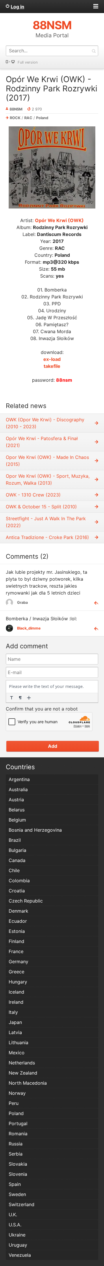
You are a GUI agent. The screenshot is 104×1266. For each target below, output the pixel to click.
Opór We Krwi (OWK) (59, 220)
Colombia (19, 880)
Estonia (17, 931)
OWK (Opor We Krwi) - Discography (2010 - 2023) (45, 423)
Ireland (16, 1002)
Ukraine (17, 1235)
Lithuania (18, 1042)
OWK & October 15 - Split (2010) (41, 507)
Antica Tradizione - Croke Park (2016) (47, 537)
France (16, 951)
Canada (17, 860)
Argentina (19, 779)
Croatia (17, 891)
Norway (17, 1093)
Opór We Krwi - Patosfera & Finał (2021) (42, 441)
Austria (16, 799)
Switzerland (21, 1204)
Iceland (16, 992)
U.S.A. (15, 1225)
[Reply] (94, 602)
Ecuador (18, 921)
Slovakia (18, 1164)
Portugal (18, 1123)
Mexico (17, 1052)
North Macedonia (28, 1083)
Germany (18, 961)
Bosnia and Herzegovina (35, 830)
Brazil (15, 840)
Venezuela (20, 1255)
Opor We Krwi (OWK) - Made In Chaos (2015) (47, 460)
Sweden (17, 1194)
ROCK (15, 118)
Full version (28, 62)
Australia (18, 789)
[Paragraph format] (20, 698)
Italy (13, 1012)
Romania (18, 1133)
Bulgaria (17, 850)
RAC (28, 118)
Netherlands (22, 1063)
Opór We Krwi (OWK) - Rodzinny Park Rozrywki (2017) (51, 88)
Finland (16, 941)
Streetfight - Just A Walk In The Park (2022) (46, 522)
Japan (15, 1022)
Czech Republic (26, 901)
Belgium (17, 820)
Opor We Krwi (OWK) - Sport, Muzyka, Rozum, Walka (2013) (48, 479)
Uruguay (18, 1245)
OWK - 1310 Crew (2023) (33, 495)
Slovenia (18, 1174)
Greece (16, 972)
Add (52, 746)
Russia (16, 1144)
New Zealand (23, 1073)
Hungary (18, 982)
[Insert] (29, 698)
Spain (15, 1184)
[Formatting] (11, 698)
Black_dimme (29, 628)
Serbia (16, 1154)
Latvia (15, 1032)
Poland (42, 118)
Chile (14, 870)
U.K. (13, 1214)
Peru (13, 1103)
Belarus (17, 810)
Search (93, 51)
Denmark (18, 911)
